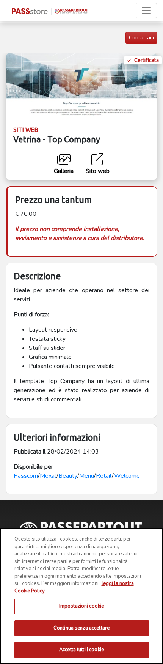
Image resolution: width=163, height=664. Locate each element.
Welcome (127, 476)
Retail (104, 476)
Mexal (48, 476)
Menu (86, 476)
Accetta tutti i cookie (81, 649)
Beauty (67, 476)
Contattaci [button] (141, 37)
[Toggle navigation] (146, 10)
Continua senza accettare (81, 628)
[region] (81, 596)
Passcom (26, 476)
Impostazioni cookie (81, 606)
